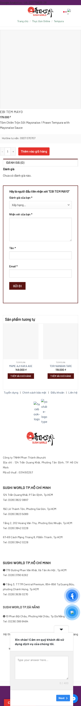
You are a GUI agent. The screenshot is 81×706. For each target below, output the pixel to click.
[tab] (40, 162)
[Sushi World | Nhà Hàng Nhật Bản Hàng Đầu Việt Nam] (40, 12)
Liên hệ (72, 392)
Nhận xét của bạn (20, 214)
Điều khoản (57, 392)
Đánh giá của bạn (20, 197)
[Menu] (12, 11)
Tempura (59, 21)
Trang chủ (22, 21)
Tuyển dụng (11, 392)
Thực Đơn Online (41, 21)
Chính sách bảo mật (34, 392)
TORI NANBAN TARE (61, 366)
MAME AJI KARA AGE (20, 366)
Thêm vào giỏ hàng (34, 151)
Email (13, 266)
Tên (12, 248)
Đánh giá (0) (15, 162)
